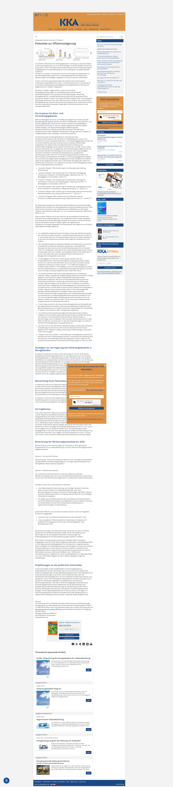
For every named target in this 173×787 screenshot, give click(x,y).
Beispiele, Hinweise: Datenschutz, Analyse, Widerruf (85, 419)
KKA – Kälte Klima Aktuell (94, 390)
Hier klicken (88, 402)
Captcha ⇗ (96, 404)
